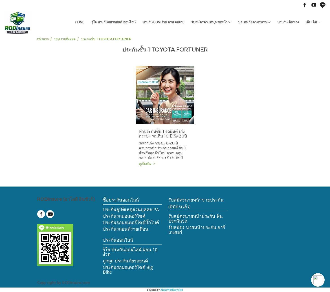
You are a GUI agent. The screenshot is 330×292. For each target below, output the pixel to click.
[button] (317, 279)
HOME (79, 22)
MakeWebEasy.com (172, 289)
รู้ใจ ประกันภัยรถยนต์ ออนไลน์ (113, 22)
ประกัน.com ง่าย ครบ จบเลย (163, 22)
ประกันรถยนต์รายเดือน (125, 229)
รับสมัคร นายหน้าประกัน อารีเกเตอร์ (196, 229)
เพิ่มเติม (312, 22)
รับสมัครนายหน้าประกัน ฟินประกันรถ (195, 218)
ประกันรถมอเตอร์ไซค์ (124, 216)
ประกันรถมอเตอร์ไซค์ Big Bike (128, 269)
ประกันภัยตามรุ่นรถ (253, 22)
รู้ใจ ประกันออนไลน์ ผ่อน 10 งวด (130, 252)
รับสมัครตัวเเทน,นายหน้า (209, 22)
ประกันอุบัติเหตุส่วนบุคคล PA (131, 209)
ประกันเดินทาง (288, 22)
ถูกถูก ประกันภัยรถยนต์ (125, 261)
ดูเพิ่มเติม (145, 163)
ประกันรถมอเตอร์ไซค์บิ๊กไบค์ (131, 222)
